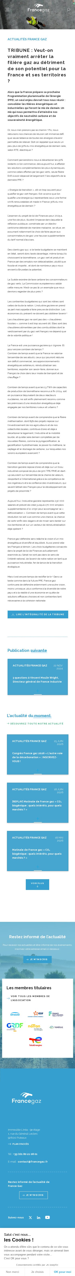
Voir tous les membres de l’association (30, 998)
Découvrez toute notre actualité (36, 723)
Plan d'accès (20, 1144)
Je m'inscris (39, 959)
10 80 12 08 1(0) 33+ (25, 1154)
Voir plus (37, 883)
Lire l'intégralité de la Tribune (40, 614)
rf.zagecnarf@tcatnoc (33, 1161)
